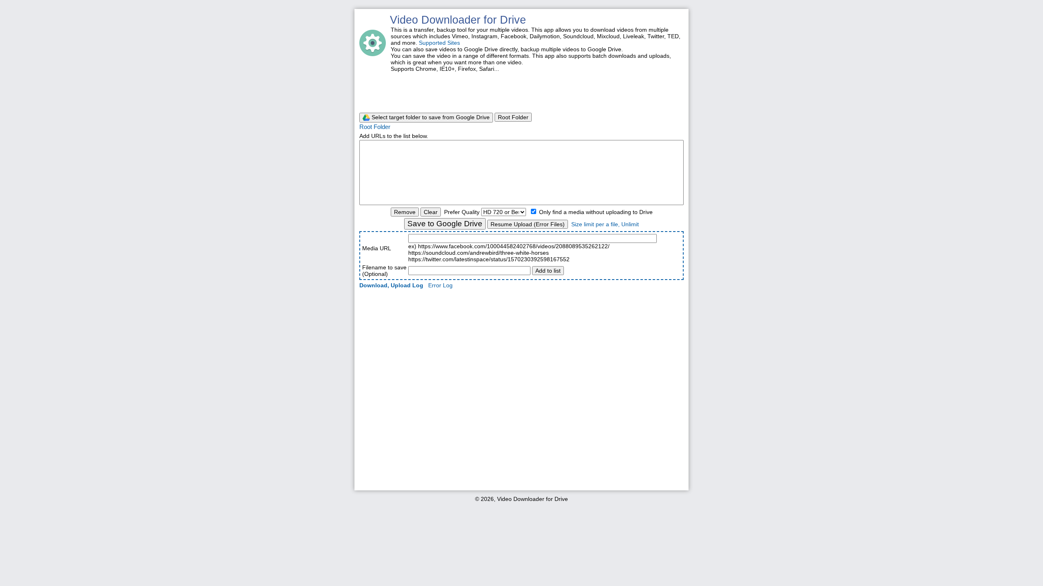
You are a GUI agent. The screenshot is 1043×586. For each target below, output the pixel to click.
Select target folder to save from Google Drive (430, 117)
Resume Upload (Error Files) (528, 224)
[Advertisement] (521, 91)
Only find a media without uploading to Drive (595, 212)
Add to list (548, 270)
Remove (405, 212)
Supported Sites (439, 42)
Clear (431, 212)
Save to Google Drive (444, 223)
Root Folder (513, 117)
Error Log (440, 285)
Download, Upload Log (391, 285)
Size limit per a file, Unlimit (605, 224)
